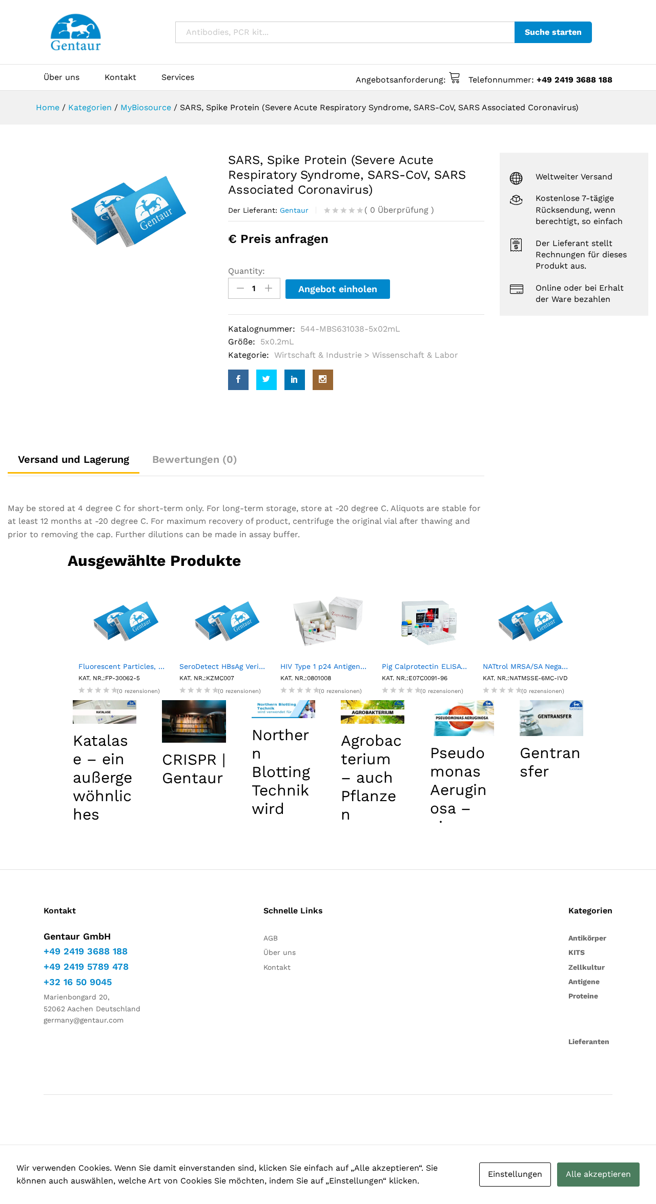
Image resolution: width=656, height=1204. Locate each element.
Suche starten (553, 32)
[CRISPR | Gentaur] (193, 721)
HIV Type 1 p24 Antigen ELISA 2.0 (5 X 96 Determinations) (327, 666)
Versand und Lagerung (73, 459)
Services (177, 77)
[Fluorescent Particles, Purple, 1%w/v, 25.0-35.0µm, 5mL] (125, 620)
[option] (128, 212)
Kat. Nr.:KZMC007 (206, 678)
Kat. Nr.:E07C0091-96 (414, 678)
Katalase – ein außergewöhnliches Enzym (102, 786)
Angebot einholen (337, 288)
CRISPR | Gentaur (193, 768)
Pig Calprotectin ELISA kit (427, 666)
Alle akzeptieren (598, 1174)
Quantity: (246, 271)
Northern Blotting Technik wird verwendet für (281, 790)
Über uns (61, 77)
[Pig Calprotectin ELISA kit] (429, 620)
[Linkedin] (294, 380)
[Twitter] (266, 380)
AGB (270, 938)
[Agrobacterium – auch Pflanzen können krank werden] (372, 712)
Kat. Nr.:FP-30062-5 (109, 678)
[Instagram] (323, 380)
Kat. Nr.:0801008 (305, 678)
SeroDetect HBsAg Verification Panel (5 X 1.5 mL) (226, 666)
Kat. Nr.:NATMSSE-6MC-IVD (525, 678)
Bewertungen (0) (194, 459)
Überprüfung (399, 210)
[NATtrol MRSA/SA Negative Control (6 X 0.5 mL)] (530, 620)
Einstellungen (515, 1174)
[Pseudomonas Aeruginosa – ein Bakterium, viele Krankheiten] (462, 718)
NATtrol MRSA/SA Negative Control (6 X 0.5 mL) (530, 666)
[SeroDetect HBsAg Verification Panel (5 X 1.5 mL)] (226, 620)
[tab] (195, 459)
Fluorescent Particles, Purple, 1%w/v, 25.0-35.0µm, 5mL (125, 666)
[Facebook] (238, 380)
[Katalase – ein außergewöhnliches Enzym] (104, 712)
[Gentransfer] (551, 718)
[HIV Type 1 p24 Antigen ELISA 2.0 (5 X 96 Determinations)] (327, 620)
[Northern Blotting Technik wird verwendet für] (283, 709)
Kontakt (120, 77)
